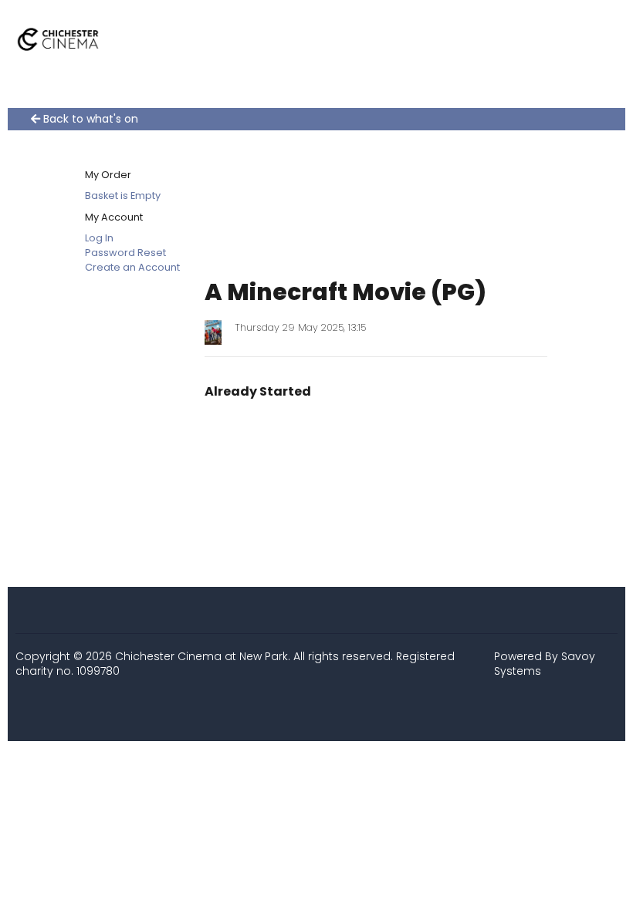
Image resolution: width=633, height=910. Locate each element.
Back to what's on (89, 119)
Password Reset (125, 252)
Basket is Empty (123, 195)
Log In (99, 237)
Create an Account (132, 267)
